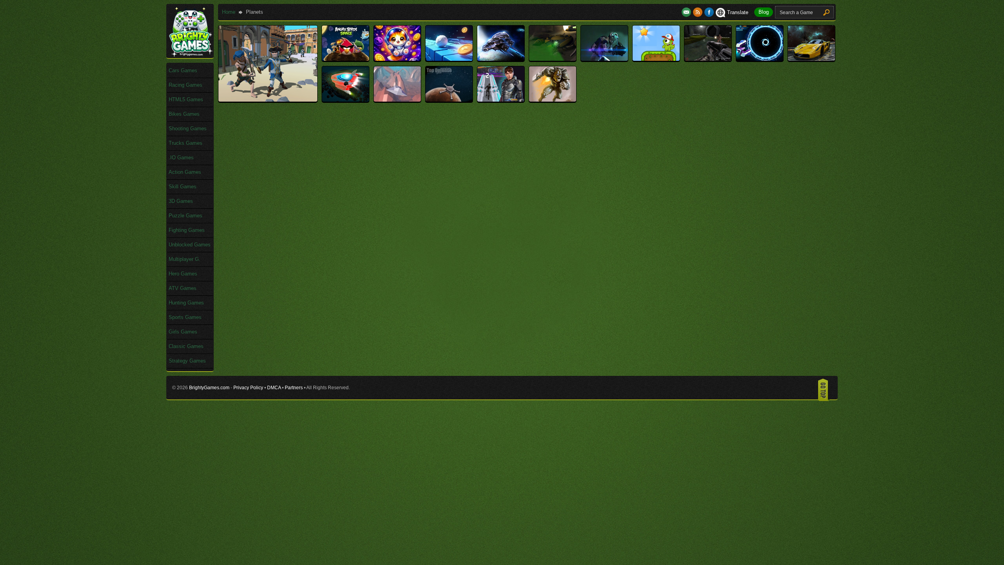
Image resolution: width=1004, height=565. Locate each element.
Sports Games (185, 317)
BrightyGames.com (209, 387)
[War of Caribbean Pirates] (267, 100)
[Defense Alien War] (500, 59)
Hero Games (183, 274)
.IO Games (181, 157)
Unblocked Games (190, 245)
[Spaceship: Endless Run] (345, 100)
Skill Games (182, 187)
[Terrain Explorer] (397, 100)
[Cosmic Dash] (449, 59)
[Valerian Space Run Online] (500, 100)
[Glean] (552, 59)
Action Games (185, 172)
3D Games (181, 201)
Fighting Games (187, 230)
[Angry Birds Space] (345, 59)
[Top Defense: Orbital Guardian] (449, 100)
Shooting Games (188, 128)
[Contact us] (687, 12)
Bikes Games (184, 114)
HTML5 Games (186, 99)
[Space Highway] (811, 59)
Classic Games (186, 346)
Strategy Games (187, 361)
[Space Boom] (759, 59)
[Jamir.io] (604, 59)
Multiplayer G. (184, 259)
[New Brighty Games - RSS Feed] (698, 12)
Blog (763, 12)
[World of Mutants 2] (552, 100)
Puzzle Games (185, 216)
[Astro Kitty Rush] (397, 59)
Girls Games (183, 332)
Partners (294, 387)
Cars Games (183, 70)
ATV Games (182, 288)
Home (228, 12)
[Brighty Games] (190, 55)
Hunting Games (186, 303)
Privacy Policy (248, 387)
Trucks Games (185, 143)
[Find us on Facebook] (709, 12)
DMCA (274, 387)
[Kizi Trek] (656, 59)
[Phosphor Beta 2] (707, 59)
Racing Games (185, 85)
